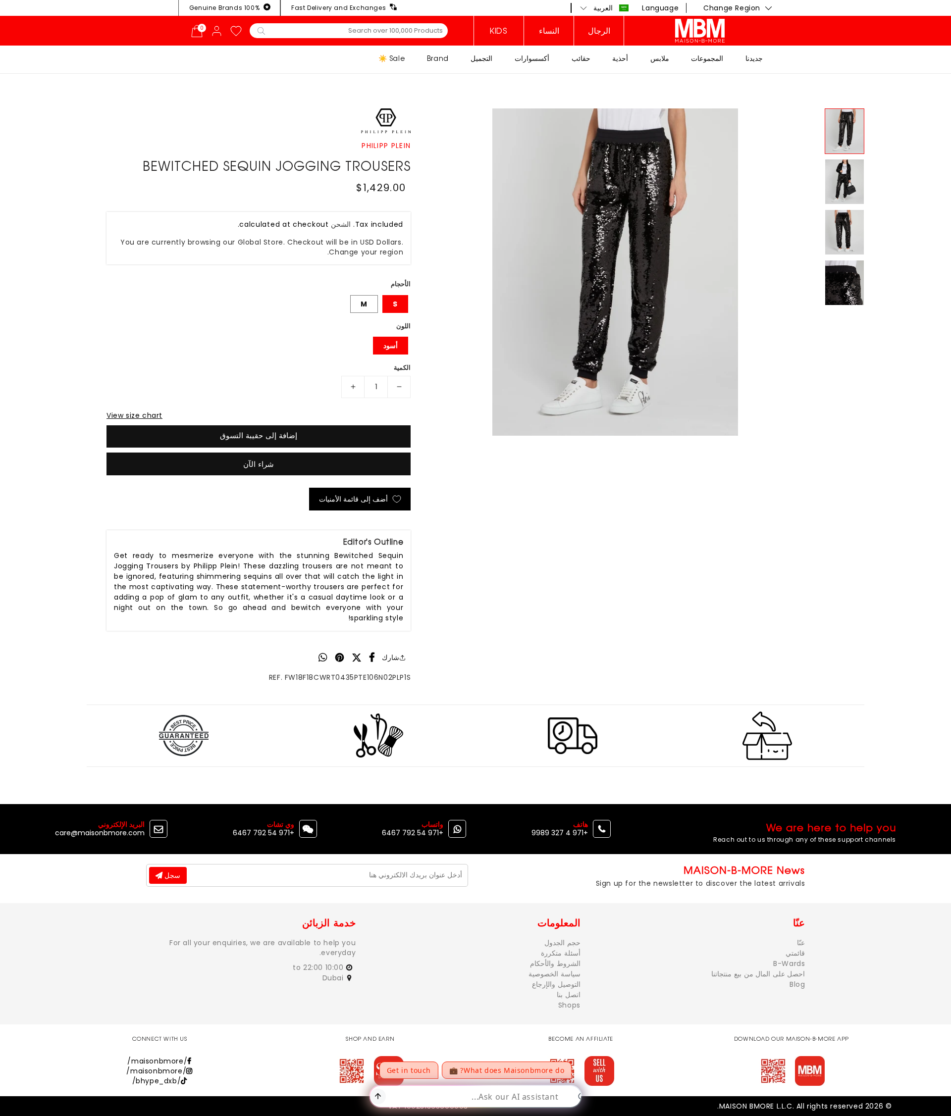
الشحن (341, 224)
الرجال (599, 31)
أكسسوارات (532, 58)
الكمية (402, 367)
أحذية (620, 58)
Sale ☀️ (391, 58)
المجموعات (707, 58)
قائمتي (795, 953)
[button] (604, 8)
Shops (569, 1005)
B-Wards (789, 963)
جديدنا (754, 58)
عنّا (801, 943)
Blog (797, 984)
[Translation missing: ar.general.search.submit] (261, 30)
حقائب (581, 58)
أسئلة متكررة (561, 953)
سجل (171, 875)
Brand (438, 58)
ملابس (659, 58)
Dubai (334, 978)
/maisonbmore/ (157, 1061)
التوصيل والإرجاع (556, 984)
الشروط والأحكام (555, 963)
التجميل (481, 58)
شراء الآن (258, 464)
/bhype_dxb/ (156, 1081)
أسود (390, 346)
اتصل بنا (569, 995)
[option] (615, 272)
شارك (390, 657)
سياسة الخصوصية (554, 974)
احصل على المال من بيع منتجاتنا (758, 974)
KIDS (498, 31)
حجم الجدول (562, 943)
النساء (549, 31)
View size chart (134, 415)
